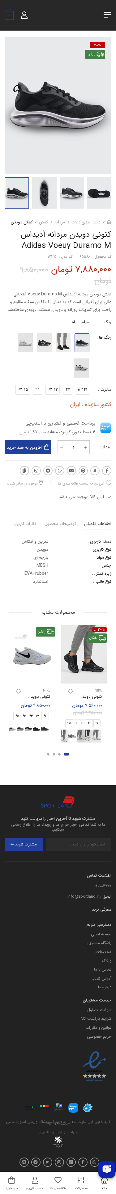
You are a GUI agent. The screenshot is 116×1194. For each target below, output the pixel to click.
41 (97, 723)
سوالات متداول (99, 1010)
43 (31, 716)
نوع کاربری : (100, 549)
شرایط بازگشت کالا (96, 1018)
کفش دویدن (21, 222)
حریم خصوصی (99, 1036)
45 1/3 (22, 389)
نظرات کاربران (24, 523)
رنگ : (106, 322)
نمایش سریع (84, 678)
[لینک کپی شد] (24, 470)
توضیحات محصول (60, 523)
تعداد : (105, 447)
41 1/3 (82, 389)
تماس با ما (102, 969)
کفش (43, 222)
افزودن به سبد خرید (24, 447)
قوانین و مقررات (98, 1027)
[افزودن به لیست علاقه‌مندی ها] (70, 692)
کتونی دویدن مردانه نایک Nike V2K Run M (64, 696)
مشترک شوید (26, 844)
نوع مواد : (102, 557)
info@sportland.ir (83, 896)
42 (68, 389)
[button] (66, 754)
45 (69, 723)
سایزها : (104, 389)
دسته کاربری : (99, 541)
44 (37, 389)
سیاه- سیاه (81, 322)
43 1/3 (52, 389)
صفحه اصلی (101, 934)
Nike (98, 691)
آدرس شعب (101, 978)
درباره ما (104, 987)
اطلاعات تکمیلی (97, 523)
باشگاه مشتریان (98, 943)
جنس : (105, 565)
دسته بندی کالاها (86, 222)
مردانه (59, 222)
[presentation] (102, 736)
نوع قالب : (102, 581)
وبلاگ (106, 961)
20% (97, 45)
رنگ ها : (104, 337)
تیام (42, 1132)
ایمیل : (105, 896)
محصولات (103, 952)
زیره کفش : (101, 573)
